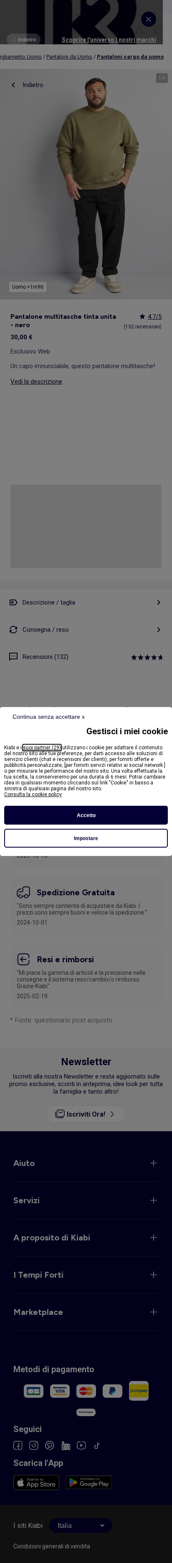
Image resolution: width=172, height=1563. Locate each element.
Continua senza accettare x (49, 716)
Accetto (86, 815)
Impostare (86, 838)
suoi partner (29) (42, 748)
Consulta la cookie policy (33, 794)
